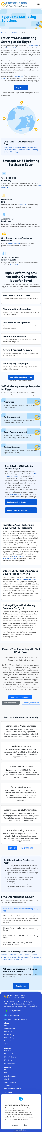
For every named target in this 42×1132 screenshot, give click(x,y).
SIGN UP (12, 848)
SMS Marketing (14, 32)
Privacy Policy (9, 1035)
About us (7, 1025)
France (4, 959)
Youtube (7, 1085)
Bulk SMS (7, 1051)
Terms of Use (8, 1041)
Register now (21, 88)
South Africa (28, 957)
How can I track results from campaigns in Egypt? (19, 929)
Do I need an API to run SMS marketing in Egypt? (19, 936)
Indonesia (33, 955)
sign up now (19, 76)
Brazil (20, 955)
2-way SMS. (14, 265)
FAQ (5, 1073)
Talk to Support (15, 152)
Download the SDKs (10, 703)
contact (3, 78)
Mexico (26, 955)
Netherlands (17, 959)
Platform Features (26, 147)
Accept (15, 1125)
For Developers (9, 1063)
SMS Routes (8, 1060)
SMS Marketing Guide (11, 147)
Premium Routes (24, 150)
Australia (4, 955)
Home (3, 32)
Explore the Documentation (20, 697)
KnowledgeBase (9, 1076)
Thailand (13, 957)
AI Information (9, 1029)
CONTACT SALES (26, 848)
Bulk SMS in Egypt (9, 558)
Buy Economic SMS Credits (17, 510)
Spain (10, 959)
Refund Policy (9, 1038)
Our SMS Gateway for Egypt (26, 579)
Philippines (5, 957)
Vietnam (20, 957)
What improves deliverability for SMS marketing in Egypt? (17, 943)
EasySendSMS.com (12, 48)
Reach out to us (15, 494)
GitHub (6, 1079)
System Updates (10, 1082)
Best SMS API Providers (12, 1088)
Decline (26, 1125)
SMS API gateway (14, 243)
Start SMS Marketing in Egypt (21, 377)
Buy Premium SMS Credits (16, 502)
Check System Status (31, 703)
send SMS (23, 205)
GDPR (6, 1044)
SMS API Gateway (10, 1057)
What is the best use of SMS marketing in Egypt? (19, 909)
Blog (6, 1070)
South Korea (13, 955)
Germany (37, 957)
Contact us (8, 1032)
